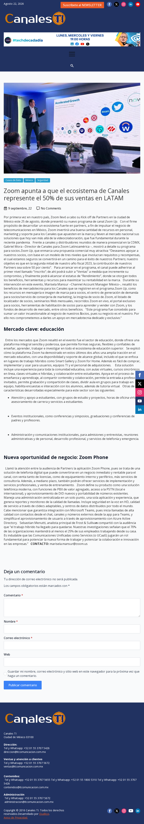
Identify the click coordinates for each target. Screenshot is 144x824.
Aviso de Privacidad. (16, 817)
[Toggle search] (72, 66)
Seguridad (42, 180)
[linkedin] (130, 4)
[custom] (131, 810)
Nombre (11, 621)
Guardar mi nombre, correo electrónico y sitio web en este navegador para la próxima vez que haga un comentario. (74, 673)
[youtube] (137, 4)
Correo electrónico (18, 637)
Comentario (13, 595)
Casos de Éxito (13, 180)
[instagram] (123, 4)
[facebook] (109, 4)
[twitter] (116, 4)
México (29, 180)
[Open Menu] (72, 54)
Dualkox (44, 814)
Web (7, 654)
